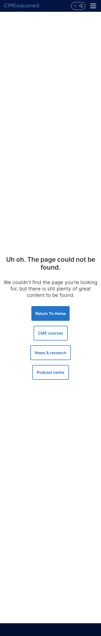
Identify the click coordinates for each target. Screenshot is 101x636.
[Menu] (93, 6)
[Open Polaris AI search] (78, 6)
